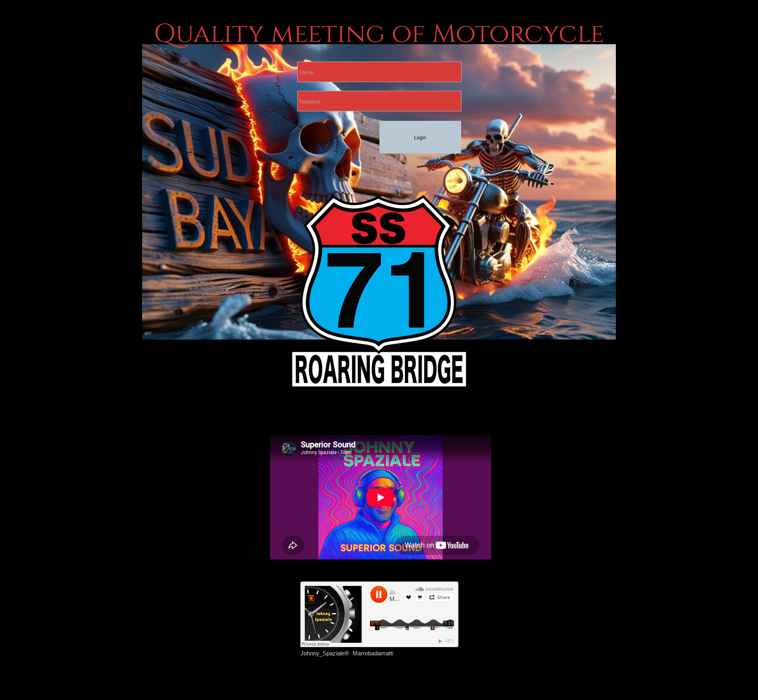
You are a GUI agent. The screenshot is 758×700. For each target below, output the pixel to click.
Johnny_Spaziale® (324, 653)
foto (444, 324)
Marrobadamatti (373, 653)
